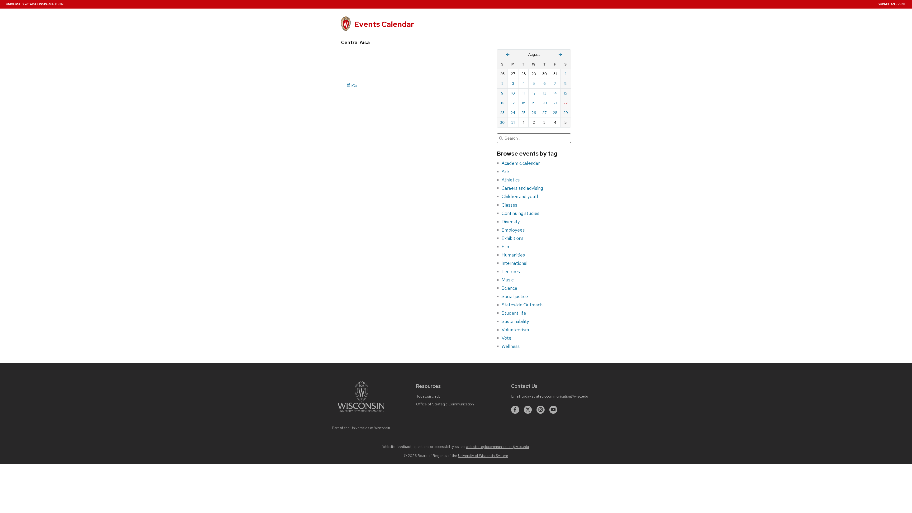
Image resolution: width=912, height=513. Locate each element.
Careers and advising (522, 188)
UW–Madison (34, 4)
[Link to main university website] (361, 412)
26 (534, 112)
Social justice (515, 296)
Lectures (511, 271)
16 (502, 102)
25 (523, 112)
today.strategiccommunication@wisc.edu (555, 396)
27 (544, 112)
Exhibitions (512, 238)
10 (513, 93)
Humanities (513, 255)
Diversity (511, 221)
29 (565, 112)
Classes (509, 205)
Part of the (361, 428)
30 (502, 122)
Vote (506, 338)
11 (523, 93)
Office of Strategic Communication (445, 404)
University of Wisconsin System (483, 455)
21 (555, 102)
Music (507, 280)
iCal (354, 85)
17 (513, 102)
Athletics (511, 180)
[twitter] (528, 410)
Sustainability (515, 321)
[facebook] (515, 410)
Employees (513, 230)
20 (544, 102)
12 (534, 93)
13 (544, 93)
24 (513, 112)
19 (534, 102)
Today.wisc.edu (428, 396)
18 (523, 102)
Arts (506, 171)
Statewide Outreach (522, 305)
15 (565, 93)
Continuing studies (520, 213)
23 (502, 112)
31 (513, 122)
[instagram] (541, 410)
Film (506, 246)
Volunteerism (515, 330)
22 (565, 102)
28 (555, 112)
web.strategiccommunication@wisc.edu (497, 446)
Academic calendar (521, 163)
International (514, 263)
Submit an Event (892, 4)
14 (555, 93)
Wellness (511, 346)
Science (509, 288)
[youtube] (553, 410)
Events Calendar (384, 24)
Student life (514, 313)
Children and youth (520, 196)
